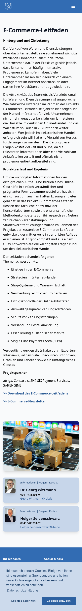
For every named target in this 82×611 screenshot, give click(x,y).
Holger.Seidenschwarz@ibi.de (40, 527)
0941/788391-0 (30, 494)
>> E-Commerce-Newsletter (24, 401)
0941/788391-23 (30, 523)
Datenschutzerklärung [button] (22, 590)
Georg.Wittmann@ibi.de (36, 498)
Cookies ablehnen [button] (23, 600)
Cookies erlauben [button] (59, 600)
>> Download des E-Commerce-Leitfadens (35, 393)
